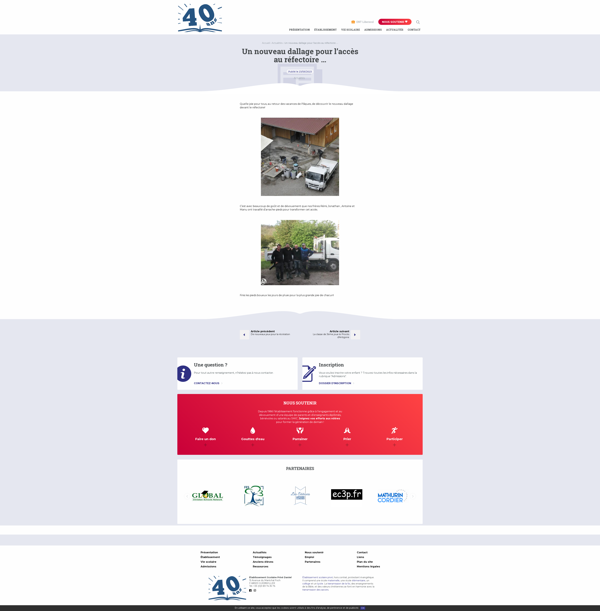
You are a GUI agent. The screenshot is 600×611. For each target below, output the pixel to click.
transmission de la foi (339, 583)
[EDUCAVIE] (393, 495)
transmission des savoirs (315, 589)
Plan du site (365, 561)
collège (306, 583)
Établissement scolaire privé (317, 577)
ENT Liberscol (365, 21)
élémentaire (358, 580)
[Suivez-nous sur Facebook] (251, 590)
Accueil (266, 43)
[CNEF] (346, 495)
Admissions (373, 29)
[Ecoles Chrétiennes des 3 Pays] (254, 496)
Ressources (260, 566)
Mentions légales (368, 566)
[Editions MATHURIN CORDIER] (207, 496)
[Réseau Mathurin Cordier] (300, 496)
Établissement (325, 29)
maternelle (334, 580)
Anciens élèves (263, 561)
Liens (360, 557)
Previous (187, 496)
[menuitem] (299, 29)
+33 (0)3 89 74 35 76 (264, 586)
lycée (320, 583)
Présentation (299, 29)
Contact (414, 29)
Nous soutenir (393, 21)
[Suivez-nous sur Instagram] (255, 590)
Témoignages (262, 557)
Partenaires (312, 561)
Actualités (394, 29)
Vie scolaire (350, 29)
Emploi (309, 557)
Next (413, 496)
